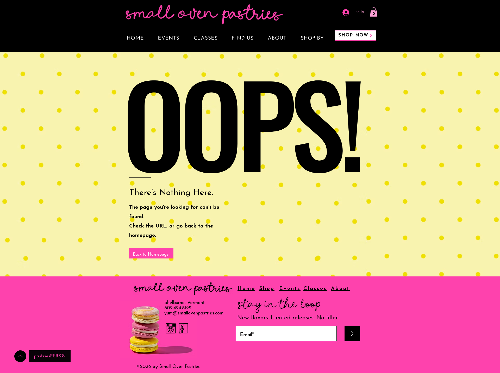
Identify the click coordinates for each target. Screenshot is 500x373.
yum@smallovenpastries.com (193, 313)
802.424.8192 (177, 308)
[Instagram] (171, 328)
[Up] (20, 356)
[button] (374, 12)
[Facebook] (183, 328)
